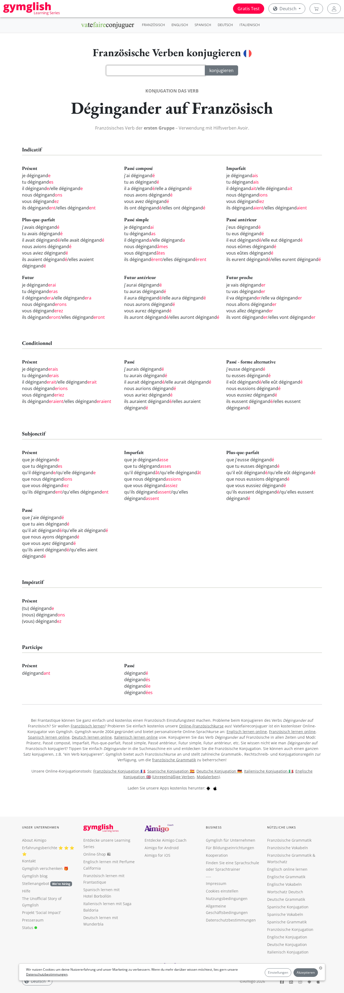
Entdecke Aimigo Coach (166, 840)
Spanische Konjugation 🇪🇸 (170, 771)
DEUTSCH (225, 24)
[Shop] (316, 8)
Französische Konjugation (290, 929)
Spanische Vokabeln (285, 914)
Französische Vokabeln (287, 847)
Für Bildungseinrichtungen (230, 847)
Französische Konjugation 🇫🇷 (119, 771)
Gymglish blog (35, 875)
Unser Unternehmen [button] (40, 827)
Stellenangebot (46, 883)
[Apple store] (215, 788)
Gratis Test (249, 9)
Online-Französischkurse (201, 725)
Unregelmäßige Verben (174, 776)
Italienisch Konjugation (288, 952)
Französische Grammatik (289, 840)
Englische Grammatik (286, 876)
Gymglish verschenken (42, 868)
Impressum (216, 883)
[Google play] (208, 788)
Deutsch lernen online (92, 737)
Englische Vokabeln (284, 884)
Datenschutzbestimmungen (46, 974)
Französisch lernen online (292, 731)
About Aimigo (34, 840)
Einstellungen (278, 972)
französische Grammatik (174, 759)
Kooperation (217, 855)
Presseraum (33, 920)
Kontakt (29, 860)
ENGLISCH (179, 24)
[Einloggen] (334, 8)
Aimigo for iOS (157, 855)
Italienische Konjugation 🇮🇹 (268, 771)
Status (28, 927)
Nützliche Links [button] (281, 827)
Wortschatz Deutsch (285, 891)
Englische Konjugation (287, 937)
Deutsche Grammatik (286, 899)
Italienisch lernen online (136, 737)
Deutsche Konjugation (287, 944)
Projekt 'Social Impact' (41, 912)
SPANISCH (203, 24)
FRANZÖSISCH (153, 24)
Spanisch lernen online (49, 737)
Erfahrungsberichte (39, 847)
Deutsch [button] (288, 9)
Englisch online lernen (287, 869)
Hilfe (26, 891)
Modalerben (208, 776)
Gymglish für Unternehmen (230, 840)
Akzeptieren (306, 972)
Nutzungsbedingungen (227, 898)
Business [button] (214, 827)
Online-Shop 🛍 (97, 854)
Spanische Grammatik (287, 921)
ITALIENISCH (249, 24)
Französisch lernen (88, 725)
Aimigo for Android (162, 847)
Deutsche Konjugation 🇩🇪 (219, 771)
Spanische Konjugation (288, 906)
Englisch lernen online (247, 731)
